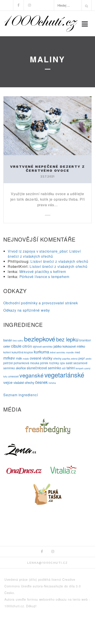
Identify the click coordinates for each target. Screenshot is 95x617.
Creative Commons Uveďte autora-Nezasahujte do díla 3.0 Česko (42, 586)
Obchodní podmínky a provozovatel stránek (40, 302)
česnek (41, 382)
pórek (44, 363)
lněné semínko (57, 352)
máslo (26, 358)
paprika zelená (70, 358)
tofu (5, 376)
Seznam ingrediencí (20, 394)
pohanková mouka (26, 363)
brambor (85, 340)
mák (19, 358)
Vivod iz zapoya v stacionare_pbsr (37, 251)
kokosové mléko (74, 346)
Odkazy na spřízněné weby (26, 310)
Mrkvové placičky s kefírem (42, 271)
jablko (57, 346)
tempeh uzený (83, 368)
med (77, 352)
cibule (16, 346)
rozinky (54, 363)
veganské (31, 375)
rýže (62, 363)
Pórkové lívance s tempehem (44, 276)
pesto (88, 358)
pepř (81, 358)
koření (7, 352)
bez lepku (67, 339)
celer (6, 346)
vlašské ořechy (23, 382)
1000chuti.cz (14, 606)
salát (69, 363)
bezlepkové (39, 338)
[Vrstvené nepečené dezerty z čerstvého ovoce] (47, 125)
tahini (70, 367)
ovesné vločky (41, 358)
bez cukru (18, 340)
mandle (70, 352)
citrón (27, 346)
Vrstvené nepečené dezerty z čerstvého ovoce (47, 168)
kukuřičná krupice (22, 352)
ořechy (57, 358)
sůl (64, 368)
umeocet (13, 376)
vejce (8, 382)
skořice (21, 368)
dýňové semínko (43, 346)
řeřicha (52, 383)
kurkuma (41, 351)
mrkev (9, 358)
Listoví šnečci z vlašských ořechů (44, 254)
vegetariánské (64, 374)
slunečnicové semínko (44, 367)
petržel (8, 363)
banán (7, 340)
